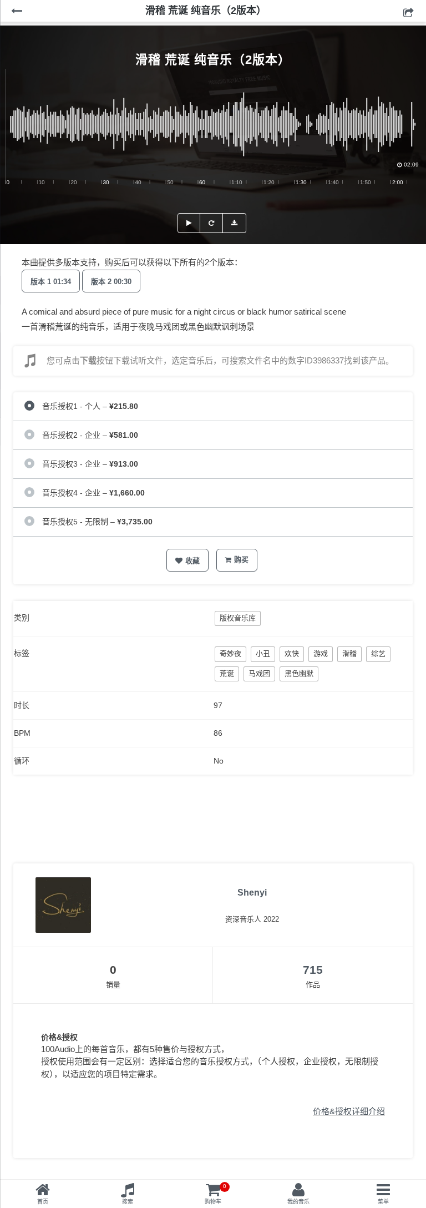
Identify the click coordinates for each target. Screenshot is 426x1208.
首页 (42, 1202)
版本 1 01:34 (51, 281)
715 (313, 969)
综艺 (378, 653)
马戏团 (259, 673)
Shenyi (252, 892)
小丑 (263, 653)
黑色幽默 (299, 673)
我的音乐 (298, 1202)
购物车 (215, 1194)
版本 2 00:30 (111, 281)
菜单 (383, 1202)
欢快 (292, 653)
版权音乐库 (238, 618)
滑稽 (349, 653)
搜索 (127, 1202)
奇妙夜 (230, 653)
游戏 (320, 653)
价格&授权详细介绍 (349, 1111)
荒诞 (227, 673)
